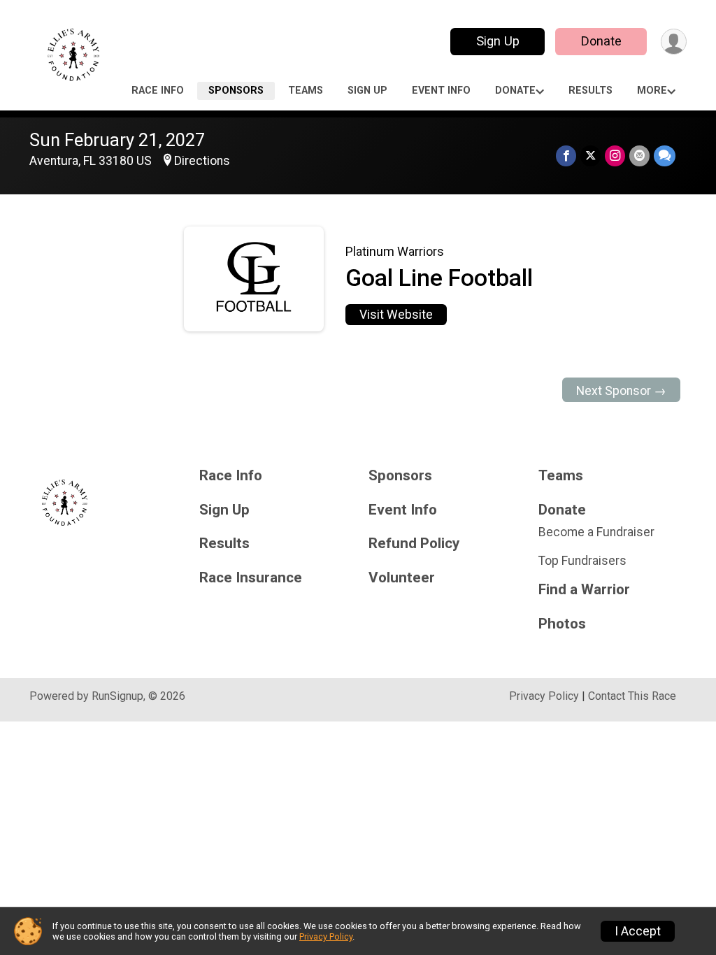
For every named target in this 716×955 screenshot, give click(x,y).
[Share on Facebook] (566, 155)
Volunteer (401, 578)
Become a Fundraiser (596, 532)
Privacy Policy (544, 696)
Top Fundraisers (582, 561)
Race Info (157, 90)
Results (590, 90)
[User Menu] (674, 42)
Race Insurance (250, 578)
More (652, 90)
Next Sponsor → (621, 391)
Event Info (441, 90)
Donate (601, 41)
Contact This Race (632, 696)
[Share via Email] (639, 155)
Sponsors (236, 90)
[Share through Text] (664, 155)
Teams (305, 90)
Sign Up (498, 41)
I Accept (638, 931)
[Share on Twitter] (590, 155)
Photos (562, 624)
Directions (202, 161)
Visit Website (396, 315)
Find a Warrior (584, 590)
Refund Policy (413, 544)
